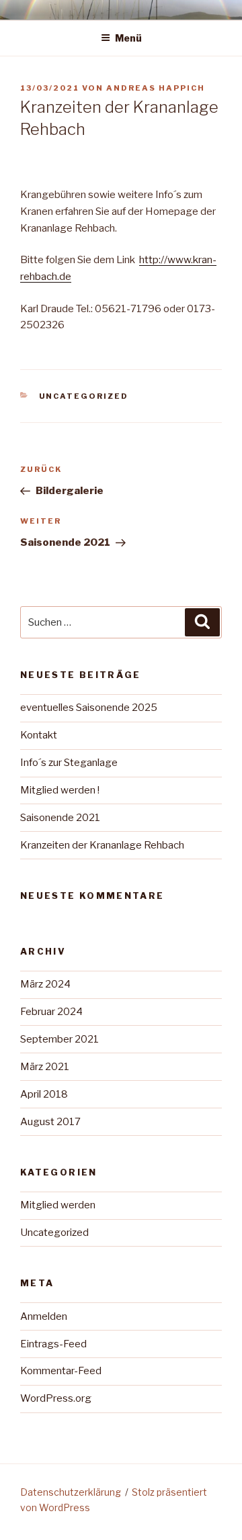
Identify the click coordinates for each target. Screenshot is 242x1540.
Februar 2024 (51, 1012)
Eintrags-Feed (53, 1344)
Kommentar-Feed (61, 1371)
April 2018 (44, 1094)
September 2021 (59, 1039)
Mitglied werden (57, 1205)
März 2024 (45, 984)
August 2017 (50, 1122)
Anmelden (43, 1316)
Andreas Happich (155, 88)
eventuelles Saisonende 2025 (88, 708)
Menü (128, 38)
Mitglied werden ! (59, 790)
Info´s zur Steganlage (69, 763)
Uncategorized (84, 396)
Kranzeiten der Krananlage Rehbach (102, 845)
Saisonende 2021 (60, 818)
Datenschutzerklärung (70, 1492)
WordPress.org (55, 1398)
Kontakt (38, 735)
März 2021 (44, 1067)
